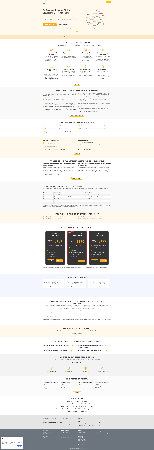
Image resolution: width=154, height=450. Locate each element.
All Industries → (77, 392)
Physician (63, 387)
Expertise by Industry (76, 178)
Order (109, 2)
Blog (99, 418)
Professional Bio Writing (65, 432)
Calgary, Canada (81, 439)
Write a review (77, 292)
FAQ (95, 2)
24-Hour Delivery (46, 433)
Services (77, 2)
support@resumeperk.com (87, 37)
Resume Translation (64, 437)
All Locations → (81, 444)
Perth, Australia (81, 442)
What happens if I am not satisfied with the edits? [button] (90, 350)
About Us (73, 2)
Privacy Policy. (8, 443)
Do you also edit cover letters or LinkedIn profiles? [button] (56, 350)
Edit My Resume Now (50, 24)
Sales (45, 384)
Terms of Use (101, 424)
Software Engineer (99, 386)
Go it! (19, 446)
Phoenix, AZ (80, 437)
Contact (79, 420)
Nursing (62, 384)
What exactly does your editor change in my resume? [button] (56, 345)
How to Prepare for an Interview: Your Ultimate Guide (77, 406)
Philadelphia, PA (81, 432)
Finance (45, 387)
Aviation (97, 387)
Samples (83, 2)
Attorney (80, 384)
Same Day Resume (47, 432)
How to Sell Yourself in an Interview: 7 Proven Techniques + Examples (77, 409)
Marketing (46, 388)
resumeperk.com (80, 448)
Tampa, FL (80, 433)
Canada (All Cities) (82, 440)
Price (92, 2)
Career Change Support (65, 433)
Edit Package (51, 260)
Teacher (79, 386)
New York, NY (80, 436)
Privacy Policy (101, 425)
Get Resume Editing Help (77, 333)
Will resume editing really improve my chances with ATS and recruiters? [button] (90, 346)
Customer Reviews (63, 24)
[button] (109, 284)
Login (104, 2)
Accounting (46, 386)
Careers (79, 421)
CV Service (45, 437)
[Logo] (45, 2)
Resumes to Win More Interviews (77, 401)
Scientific (63, 386)
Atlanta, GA (80, 435)
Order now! (59, 260)
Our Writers (88, 2)
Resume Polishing (46, 436)
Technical (97, 384)
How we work (77, 153)
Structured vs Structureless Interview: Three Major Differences (77, 404)
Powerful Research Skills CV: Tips (77, 411)
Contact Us (99, 2)
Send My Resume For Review (77, 115)
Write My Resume (46, 435)
